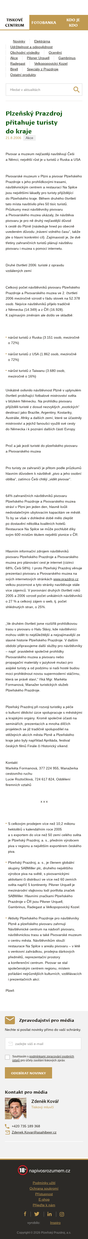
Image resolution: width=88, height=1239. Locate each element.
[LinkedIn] (49, 1214)
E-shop (44, 1199)
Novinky (19, 41)
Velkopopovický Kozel (50, 63)
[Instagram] (62, 1214)
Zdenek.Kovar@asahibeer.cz (34, 1132)
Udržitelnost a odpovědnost (31, 47)
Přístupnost (44, 1194)
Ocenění (55, 52)
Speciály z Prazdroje (42, 69)
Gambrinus (67, 58)
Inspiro (55, 1223)
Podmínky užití (44, 1183)
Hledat (76, 89)
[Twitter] (36, 1214)
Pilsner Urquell (38, 58)
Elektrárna (42, 41)
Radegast (17, 63)
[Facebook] (25, 1214)
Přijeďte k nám (44, 1205)
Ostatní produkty (23, 75)
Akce (14, 58)
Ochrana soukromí (44, 1188)
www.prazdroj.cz (65, 579)
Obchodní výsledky (25, 52)
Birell (14, 69)
